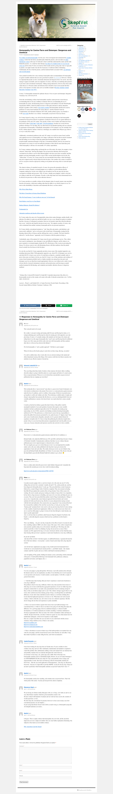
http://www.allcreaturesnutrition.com (33, 626)
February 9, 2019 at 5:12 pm (30, 675)
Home (20, 39)
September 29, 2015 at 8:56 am (31, 385)
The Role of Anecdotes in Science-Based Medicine (32, 193)
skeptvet (37, 54)
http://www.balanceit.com (30, 624)
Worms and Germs (82, 138)
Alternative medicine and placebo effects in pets (31, 213)
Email (21, 770)
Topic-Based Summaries (83, 73)
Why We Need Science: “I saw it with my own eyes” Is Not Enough (37, 197)
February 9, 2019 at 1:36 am (30, 643)
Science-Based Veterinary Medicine (85, 67)
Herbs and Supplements (83, 56)
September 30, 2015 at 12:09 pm (31, 461)
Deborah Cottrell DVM (30, 365)
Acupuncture (81, 47)
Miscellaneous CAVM (83, 61)
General (80, 53)
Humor (80, 58)
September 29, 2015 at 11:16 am (31, 431)
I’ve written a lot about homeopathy (28, 57)
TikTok (80, 72)
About (25, 39)
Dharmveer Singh (29, 687)
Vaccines (80, 75)
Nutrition (80, 63)
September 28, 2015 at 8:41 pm (31, 325)
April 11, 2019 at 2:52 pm (29, 715)
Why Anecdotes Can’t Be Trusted (32, 726)
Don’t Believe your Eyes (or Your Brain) (29, 201)
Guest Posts (81, 54)
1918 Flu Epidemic (48, 123)
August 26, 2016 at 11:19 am (30, 567)
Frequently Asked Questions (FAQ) (36, 39)
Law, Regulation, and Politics (84, 60)
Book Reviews (81, 50)
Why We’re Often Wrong (25, 189)
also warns (26, 113)
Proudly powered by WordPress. (85, 790)
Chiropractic (81, 51)
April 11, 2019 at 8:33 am (29, 689)
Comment (21, 746)
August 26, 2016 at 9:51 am (30, 479)
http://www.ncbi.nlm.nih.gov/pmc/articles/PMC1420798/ (39, 471)
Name (21, 765)
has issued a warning (43, 107)
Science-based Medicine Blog (84, 136)
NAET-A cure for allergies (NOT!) (64, 45)
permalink (45, 308)
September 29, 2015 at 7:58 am (31, 367)
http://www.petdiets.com (30, 622)
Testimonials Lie (23, 209)
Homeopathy (33, 308)
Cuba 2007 (33, 123)
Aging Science (81, 48)
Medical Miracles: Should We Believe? (29, 205)
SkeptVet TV (81, 70)
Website (21, 775)
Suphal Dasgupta (29, 641)
